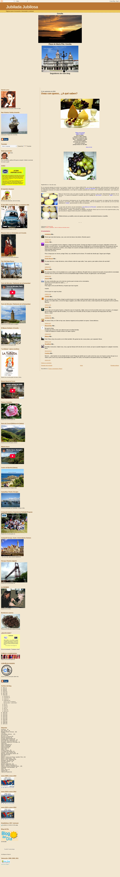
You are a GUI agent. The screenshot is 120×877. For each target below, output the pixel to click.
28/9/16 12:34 (48, 341)
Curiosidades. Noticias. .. (7, 734)
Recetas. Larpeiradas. (49, 227)
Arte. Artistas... (4, 730)
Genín (46, 307)
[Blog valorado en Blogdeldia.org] (5, 862)
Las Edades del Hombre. (7, 751)
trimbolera (48, 234)
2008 (4, 722)
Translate (29, 146)
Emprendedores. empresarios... (8, 739)
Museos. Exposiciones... (7, 758)
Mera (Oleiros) (4, 754)
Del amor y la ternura (6, 736)
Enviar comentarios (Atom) (55, 368)
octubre (5, 699)
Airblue (47, 242)
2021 (4, 687)
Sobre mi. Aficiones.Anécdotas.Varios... (62, 227)
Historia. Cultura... (5, 750)
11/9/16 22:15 (48, 239)
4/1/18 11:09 (47, 360)
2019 (4, 690)
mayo (5, 707)
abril (5, 708)
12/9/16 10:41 (48, 294)
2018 (4, 692)
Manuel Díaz (48, 325)
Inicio (81, 365)
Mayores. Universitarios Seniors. (9, 753)
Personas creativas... (6, 761)
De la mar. (3, 735)
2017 (4, 693)
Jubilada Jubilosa (22, 7)
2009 (4, 721)
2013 (4, 715)
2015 (4, 712)
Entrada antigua (115, 365)
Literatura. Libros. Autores (7, 752)
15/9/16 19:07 (48, 323)
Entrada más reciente (46, 365)
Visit (6, 854)
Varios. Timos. (4, 769)
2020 (4, 689)
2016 (4, 694)
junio (5, 705)
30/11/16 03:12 (48, 351)
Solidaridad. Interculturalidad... (8, 767)
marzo (5, 709)
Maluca (47, 336)
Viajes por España (5, 772)
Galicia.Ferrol (4, 747)
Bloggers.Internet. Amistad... (8, 731)
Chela (11, 152)
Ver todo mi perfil (5, 162)
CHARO (47, 296)
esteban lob (48, 318)
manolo (47, 278)
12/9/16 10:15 (48, 276)
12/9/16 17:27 (48, 315)
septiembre (6, 700)
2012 (4, 716)
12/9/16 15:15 (48, 305)
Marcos (47, 269)
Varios (2, 768)
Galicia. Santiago (5, 745)
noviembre (6, 697)
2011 (4, 718)
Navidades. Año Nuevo (6, 760)
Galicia (2, 743)
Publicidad (3, 762)
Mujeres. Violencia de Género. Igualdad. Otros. (12, 757)
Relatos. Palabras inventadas (8, 765)
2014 (4, 714)
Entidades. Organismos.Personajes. (9, 742)
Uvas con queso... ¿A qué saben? (10, 702)
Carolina (47, 353)
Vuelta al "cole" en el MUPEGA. (10, 701)
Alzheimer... (4, 729)
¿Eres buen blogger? (5, 864)
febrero (5, 711)
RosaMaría (48, 344)
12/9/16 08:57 (48, 267)
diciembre (6, 696)
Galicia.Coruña (4, 746)
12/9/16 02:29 (48, 256)
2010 (4, 719)
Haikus (2, 749)
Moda (2, 755)
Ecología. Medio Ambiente (7, 738)
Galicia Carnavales (5, 744)
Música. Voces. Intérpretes (7, 759)
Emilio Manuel (49, 258)
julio (5, 704)
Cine (2, 733)
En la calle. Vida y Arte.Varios (8, 741)
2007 (4, 723)
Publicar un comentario (46, 363)
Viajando (3, 770)
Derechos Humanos (5, 737)
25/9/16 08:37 (48, 334)
